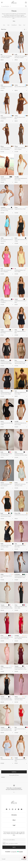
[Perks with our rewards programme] (14, 787)
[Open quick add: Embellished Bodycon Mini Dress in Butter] (25, 268)
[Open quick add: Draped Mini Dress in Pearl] (25, 207)
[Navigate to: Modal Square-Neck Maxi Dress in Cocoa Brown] (7, 134)
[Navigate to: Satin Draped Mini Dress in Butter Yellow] (21, 531)
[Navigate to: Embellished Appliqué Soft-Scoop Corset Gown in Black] (7, 684)
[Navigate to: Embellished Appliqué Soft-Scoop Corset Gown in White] (7, 592)
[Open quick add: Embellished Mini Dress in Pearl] (11, 757)
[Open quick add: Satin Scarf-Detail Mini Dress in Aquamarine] (11, 238)
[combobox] (4, 843)
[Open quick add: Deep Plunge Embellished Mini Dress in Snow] (26, 176)
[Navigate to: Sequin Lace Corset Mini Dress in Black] (21, 225)
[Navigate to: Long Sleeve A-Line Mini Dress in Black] (7, 409)
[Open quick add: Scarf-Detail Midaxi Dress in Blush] (10, 666)
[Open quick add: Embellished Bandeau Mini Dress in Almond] (10, 482)
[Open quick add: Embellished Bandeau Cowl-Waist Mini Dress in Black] (11, 390)
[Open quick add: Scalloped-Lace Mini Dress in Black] (22, 299)
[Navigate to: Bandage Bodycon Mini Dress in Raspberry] (7, 286)
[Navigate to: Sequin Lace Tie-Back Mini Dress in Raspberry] (7, 256)
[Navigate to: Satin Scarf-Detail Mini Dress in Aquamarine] (7, 225)
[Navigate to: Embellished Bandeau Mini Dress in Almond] (7, 470)
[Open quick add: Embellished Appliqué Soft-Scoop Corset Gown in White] (8, 605)
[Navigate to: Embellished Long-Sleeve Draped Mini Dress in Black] (7, 348)
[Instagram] (12, 809)
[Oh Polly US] (14, 2)
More (14, 21)
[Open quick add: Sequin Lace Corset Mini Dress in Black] (25, 238)
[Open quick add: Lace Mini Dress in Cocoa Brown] (25, 115)
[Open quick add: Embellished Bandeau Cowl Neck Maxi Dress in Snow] (22, 574)
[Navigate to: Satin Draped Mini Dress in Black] (21, 317)
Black (20, 25)
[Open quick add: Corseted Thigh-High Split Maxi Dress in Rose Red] (22, 635)
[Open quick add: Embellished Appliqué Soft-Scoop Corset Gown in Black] (8, 696)
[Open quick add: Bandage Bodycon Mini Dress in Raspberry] (11, 299)
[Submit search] (26, 6)
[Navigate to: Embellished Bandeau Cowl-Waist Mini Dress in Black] (7, 378)
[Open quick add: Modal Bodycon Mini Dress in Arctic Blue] (11, 85)
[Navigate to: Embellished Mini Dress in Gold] (21, 501)
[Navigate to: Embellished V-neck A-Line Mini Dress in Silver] (21, 470)
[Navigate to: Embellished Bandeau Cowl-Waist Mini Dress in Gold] (21, 348)
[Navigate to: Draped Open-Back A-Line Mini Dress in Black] (7, 531)
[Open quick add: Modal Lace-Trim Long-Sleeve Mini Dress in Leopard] (25, 54)
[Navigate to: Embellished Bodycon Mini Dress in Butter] (21, 256)
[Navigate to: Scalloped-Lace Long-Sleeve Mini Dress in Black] (7, 439)
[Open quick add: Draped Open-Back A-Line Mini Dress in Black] (12, 543)
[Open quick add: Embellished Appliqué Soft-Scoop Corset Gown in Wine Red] (22, 666)
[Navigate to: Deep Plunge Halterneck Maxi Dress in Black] (21, 592)
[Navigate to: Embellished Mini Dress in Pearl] (7, 745)
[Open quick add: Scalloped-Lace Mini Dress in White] (22, 757)
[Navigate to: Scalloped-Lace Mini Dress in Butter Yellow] (7, 317)
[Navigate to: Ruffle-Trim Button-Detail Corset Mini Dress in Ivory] (7, 195)
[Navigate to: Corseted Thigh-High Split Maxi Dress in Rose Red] (21, 623)
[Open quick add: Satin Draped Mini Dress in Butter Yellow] (22, 543)
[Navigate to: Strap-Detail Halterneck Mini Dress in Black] (21, 378)
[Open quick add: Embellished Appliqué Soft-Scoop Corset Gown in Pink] (8, 727)
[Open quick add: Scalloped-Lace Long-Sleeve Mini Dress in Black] (8, 452)
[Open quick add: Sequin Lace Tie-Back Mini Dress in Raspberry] (11, 268)
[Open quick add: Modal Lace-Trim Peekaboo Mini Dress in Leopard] (11, 54)
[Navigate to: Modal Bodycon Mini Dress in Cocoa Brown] (7, 103)
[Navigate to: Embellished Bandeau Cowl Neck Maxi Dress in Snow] (21, 562)
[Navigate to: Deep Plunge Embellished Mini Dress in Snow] (21, 164)
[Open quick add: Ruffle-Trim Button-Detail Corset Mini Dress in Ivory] (11, 207)
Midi (8, 25)
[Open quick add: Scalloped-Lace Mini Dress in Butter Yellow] (8, 329)
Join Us (14, 847)
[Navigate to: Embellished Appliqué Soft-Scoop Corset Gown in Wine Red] (21, 653)
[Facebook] (6, 809)
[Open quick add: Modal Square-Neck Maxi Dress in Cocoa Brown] (11, 146)
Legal (14, 825)
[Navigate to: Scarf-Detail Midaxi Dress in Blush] (7, 653)
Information (14, 815)
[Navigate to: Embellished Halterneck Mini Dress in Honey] (21, 409)
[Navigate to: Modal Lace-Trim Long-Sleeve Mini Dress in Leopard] (21, 42)
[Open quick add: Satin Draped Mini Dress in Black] (22, 329)
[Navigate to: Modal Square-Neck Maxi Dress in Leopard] (21, 134)
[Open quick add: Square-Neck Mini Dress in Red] (25, 727)
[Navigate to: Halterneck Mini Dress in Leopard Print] (7, 164)
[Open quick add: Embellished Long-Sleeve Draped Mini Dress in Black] (10, 360)
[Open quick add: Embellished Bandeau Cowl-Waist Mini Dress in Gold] (25, 360)
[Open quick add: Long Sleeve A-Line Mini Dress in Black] (11, 421)
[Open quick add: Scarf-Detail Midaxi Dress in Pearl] (10, 574)
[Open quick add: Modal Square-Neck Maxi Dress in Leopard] (25, 146)
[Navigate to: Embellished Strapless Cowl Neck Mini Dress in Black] (7, 501)
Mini (4, 25)
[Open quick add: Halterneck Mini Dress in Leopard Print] (10, 176)
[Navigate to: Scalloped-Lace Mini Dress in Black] (21, 286)
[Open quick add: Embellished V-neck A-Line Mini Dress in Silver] (26, 482)
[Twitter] (9, 809)
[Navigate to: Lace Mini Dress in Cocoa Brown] (21, 103)
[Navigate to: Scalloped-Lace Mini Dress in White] (21, 745)
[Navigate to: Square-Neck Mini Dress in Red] (21, 715)
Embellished (14, 25)
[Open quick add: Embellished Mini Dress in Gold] (26, 513)
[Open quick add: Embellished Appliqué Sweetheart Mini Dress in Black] (24, 452)
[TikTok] (15, 809)
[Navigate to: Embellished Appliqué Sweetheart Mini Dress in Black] (21, 439)
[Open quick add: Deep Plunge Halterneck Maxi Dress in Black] (22, 605)
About (14, 820)
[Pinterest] (18, 809)
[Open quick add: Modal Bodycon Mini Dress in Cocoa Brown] (11, 115)
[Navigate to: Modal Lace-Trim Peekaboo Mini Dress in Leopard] (7, 42)
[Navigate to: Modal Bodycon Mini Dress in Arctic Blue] (7, 72)
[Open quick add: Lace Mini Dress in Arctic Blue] (25, 85)
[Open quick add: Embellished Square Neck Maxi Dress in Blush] (22, 696)
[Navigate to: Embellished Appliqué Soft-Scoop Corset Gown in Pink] (7, 715)
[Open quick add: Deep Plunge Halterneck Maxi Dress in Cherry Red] (8, 635)
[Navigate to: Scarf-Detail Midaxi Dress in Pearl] (7, 562)
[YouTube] (21, 809)
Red (24, 25)
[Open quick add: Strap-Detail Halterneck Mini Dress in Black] (26, 390)
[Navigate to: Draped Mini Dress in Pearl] (21, 195)
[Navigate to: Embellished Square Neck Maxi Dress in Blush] (21, 684)
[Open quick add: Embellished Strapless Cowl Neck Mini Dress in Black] (8, 513)
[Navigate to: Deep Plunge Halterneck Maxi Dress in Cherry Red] (7, 623)
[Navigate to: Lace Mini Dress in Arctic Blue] (21, 72)
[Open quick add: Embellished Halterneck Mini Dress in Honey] (26, 421)
